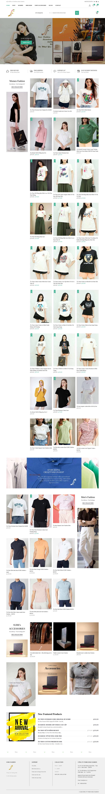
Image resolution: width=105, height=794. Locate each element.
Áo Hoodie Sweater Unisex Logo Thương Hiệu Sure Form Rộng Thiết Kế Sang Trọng (87, 150)
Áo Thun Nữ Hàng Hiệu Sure (37, 236)
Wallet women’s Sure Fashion (60, 653)
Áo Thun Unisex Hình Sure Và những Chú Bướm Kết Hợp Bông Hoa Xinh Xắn (87, 239)
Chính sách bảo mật (36, 774)
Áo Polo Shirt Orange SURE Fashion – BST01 (39, 570)
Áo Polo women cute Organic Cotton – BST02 (86, 449)
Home (8, 5)
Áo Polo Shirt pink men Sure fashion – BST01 (39, 612)
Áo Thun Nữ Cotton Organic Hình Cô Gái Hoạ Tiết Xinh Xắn (63, 195)
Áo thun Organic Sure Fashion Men (61, 525)
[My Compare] (97, 6)
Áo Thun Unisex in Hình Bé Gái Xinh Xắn (87, 281)
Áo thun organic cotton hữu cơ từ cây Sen (87, 406)
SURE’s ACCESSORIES (40, 5)
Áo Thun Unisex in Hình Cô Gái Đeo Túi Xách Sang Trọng (63, 326)
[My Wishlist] (93, 6)
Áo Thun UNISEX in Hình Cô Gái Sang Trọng (63, 369)
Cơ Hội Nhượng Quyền (11, 776)
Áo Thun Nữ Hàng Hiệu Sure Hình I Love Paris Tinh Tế (63, 239)
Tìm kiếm (34, 765)
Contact (58, 5)
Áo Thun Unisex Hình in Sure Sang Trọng (87, 325)
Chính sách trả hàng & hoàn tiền (39, 771)
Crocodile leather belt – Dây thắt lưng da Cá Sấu (41, 653)
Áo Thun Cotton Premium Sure (61, 153)
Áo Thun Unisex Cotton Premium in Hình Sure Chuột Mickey (87, 369)
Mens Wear (29, 5)
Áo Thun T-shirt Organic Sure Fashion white (41, 448)
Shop (13, 5)
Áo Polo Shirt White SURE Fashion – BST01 (62, 571)
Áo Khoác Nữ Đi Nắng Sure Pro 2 (38, 412)
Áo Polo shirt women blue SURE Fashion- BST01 (63, 448)
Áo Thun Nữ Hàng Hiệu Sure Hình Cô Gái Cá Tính (87, 195)
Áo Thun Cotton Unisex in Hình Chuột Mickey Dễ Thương (39, 326)
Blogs (51, 5)
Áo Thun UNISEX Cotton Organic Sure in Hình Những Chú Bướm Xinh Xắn (40, 369)
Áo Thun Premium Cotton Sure (61, 410)
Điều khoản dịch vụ (36, 768)
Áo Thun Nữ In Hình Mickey (84, 110)
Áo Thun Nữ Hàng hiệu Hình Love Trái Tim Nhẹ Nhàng (41, 194)
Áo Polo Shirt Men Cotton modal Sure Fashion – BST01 (15, 613)
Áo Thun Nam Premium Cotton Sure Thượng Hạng (39, 530)
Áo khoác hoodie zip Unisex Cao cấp (62, 111)
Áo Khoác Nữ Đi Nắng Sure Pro (38, 153)
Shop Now (26, 42)
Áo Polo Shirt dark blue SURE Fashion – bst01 (16, 571)
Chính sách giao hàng (36, 777)
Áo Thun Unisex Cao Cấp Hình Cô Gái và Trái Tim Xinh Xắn (63, 282)
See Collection (17, 87)
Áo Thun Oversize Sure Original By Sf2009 (41, 110)
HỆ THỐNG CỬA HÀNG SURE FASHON (15, 1)
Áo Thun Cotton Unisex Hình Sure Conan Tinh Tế (40, 282)
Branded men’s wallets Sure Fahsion (85, 653)
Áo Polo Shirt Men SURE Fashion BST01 (63, 609)
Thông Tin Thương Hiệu (11, 772)
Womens (20, 5)
